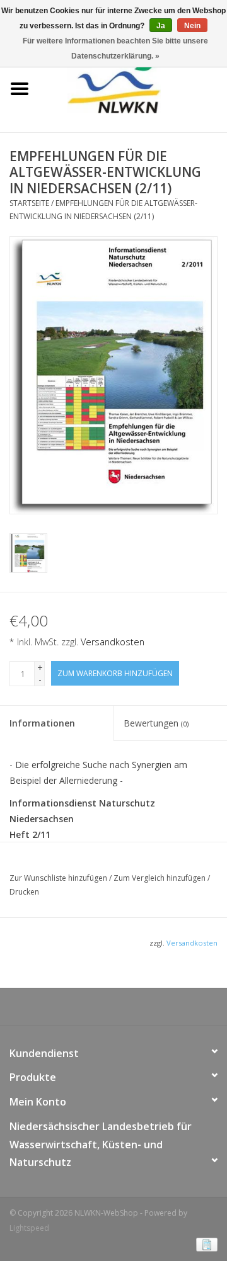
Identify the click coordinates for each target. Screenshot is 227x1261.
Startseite (29, 203)
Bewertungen (156, 723)
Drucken (24, 891)
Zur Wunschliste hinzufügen (59, 878)
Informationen (42, 723)
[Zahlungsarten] (205, 1243)
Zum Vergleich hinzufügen (160, 878)
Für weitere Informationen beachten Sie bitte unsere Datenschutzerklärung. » (115, 48)
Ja (160, 25)
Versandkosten (112, 642)
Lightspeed (29, 1228)
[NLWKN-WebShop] (132, 88)
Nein (192, 25)
